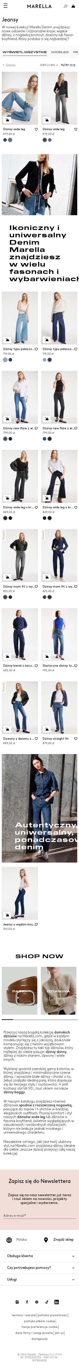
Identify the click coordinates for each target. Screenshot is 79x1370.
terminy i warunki (24, 1315)
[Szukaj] (65, 6)
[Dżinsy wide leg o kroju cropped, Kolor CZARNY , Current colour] (5, 518)
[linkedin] (56, 1302)
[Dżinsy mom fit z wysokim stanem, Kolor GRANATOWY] (10, 597)
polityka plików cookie (39, 1321)
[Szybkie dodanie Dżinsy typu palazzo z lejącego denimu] (7, 340)
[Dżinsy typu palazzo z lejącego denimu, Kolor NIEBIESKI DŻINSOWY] (10, 360)
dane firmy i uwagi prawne (34, 1332)
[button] (69, 65)
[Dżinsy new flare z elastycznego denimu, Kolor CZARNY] (10, 439)
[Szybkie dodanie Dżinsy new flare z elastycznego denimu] (7, 419)
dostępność (39, 1338)
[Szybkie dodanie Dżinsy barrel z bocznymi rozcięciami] (7, 656)
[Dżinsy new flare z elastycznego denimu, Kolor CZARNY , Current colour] (49, 439)
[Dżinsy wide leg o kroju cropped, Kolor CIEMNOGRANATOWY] (10, 518)
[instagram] (17, 1302)
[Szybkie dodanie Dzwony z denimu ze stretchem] (7, 729)
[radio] (24, 52)
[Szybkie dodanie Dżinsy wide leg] (7, 120)
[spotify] (37, 1302)
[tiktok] (47, 1302)
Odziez (11, 65)
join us (59, 1332)
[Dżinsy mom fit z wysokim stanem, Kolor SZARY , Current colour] (5, 597)
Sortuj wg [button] (47, 65)
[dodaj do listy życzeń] (36, 131)
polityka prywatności (52, 1315)
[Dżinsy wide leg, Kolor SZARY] (5, 140)
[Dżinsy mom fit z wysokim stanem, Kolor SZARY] (44, 597)
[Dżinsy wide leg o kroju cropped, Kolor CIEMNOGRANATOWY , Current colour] (49, 518)
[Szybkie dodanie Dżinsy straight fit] (47, 729)
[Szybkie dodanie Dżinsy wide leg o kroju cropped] (7, 498)
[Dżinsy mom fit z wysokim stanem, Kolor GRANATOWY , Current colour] (49, 597)
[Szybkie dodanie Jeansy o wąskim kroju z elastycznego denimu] (7, 915)
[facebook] (27, 1302)
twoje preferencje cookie (40, 1326)
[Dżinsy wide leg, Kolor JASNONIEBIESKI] (50, 140)
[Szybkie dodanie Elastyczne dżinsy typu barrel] (47, 656)
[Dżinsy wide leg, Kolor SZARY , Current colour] (45, 140)
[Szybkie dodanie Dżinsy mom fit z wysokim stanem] (7, 577)
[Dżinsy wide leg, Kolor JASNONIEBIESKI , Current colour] (10, 140)
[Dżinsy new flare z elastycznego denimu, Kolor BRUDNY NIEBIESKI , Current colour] (5, 439)
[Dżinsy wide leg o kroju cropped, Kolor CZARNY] (44, 518)
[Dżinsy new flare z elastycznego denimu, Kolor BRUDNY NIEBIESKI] (44, 439)
